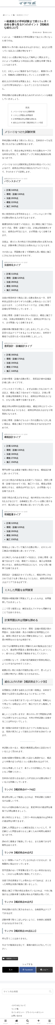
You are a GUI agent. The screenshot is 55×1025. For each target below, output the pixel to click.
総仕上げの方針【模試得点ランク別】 (28, 123)
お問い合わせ (16, 1016)
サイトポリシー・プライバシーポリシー (27, 1012)
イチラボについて (18, 1005)
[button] (44, 970)
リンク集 (15, 1009)
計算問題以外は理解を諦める (24, 119)
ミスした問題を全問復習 (23, 115)
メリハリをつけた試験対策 (24, 112)
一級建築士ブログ (11, 958)
